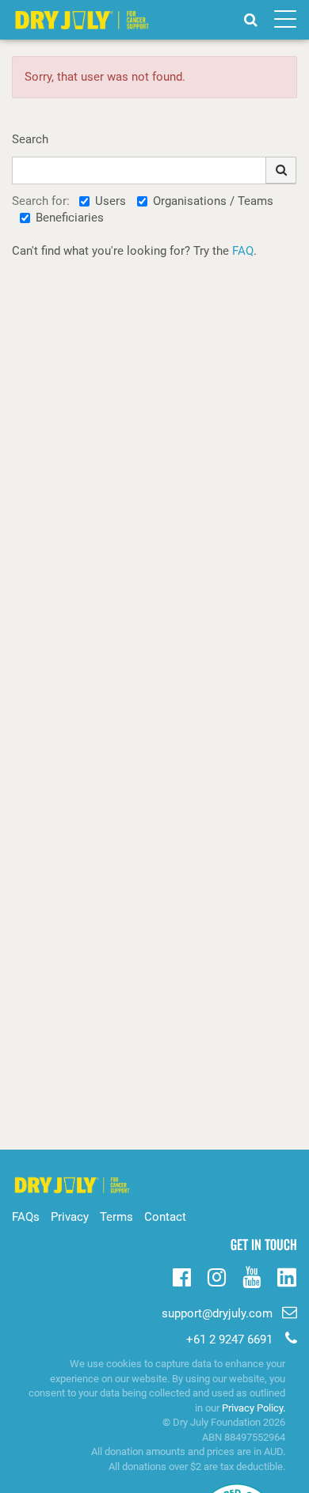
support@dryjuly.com (217, 1313)
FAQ (243, 251)
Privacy (70, 1217)
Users (110, 201)
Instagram (216, 1275)
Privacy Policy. (253, 1408)
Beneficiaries (70, 217)
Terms (116, 1217)
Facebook (182, 1275)
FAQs (26, 1217)
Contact (165, 1217)
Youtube (251, 1275)
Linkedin (286, 1278)
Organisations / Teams (213, 201)
